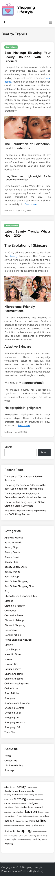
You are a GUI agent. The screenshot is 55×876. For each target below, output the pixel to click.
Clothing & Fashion (14, 605)
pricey (28, 825)
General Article (12, 634)
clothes (8, 799)
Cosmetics (10, 610)
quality (35, 825)
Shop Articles (11, 693)
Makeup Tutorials (21, 821)
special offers (42, 836)
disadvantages (26, 807)
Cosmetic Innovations (35, 799)
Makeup (8, 659)
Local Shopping (12, 649)
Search (8, 446)
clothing (20, 799)
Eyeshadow (10, 630)
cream (7, 803)
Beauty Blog (11, 547)
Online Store (11, 688)
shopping (22, 830)
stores (7, 839)
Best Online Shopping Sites (19, 586)
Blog (6, 591)
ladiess (46, 816)
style (14, 839)
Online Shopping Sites (16, 683)
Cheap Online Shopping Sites (20, 596)
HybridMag (37, 871)
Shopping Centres (14, 707)
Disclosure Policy (13, 765)
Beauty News (11, 557)
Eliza (9, 210)
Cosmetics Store (13, 615)
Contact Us (10, 760)
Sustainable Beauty (24, 839)
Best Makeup (11, 47)
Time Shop (10, 732)
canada (30, 791)
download (7, 812)
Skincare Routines (11, 836)
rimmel (41, 825)
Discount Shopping (14, 625)
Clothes (8, 600)
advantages (9, 787)
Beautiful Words (13, 542)
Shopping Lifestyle (26, 9)
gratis (47, 812)
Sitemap (9, 770)
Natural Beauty (12, 668)
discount (39, 807)
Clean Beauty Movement (33, 795)
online (41, 820)
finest (41, 812)
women (9, 843)
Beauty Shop (11, 561)
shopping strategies (40, 831)
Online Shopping (13, 673)
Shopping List (11, 717)
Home (7, 755)
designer (33, 803)
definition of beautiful (19, 804)
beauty (14, 256)
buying (22, 791)
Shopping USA (12, 727)
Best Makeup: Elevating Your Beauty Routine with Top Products (27, 57)
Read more (31, 204)
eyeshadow (18, 812)
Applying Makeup (13, 537)
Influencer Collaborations (32, 816)
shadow (8, 831)
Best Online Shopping (16, 581)
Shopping (9, 698)
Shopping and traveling (16, 703)
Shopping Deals (12, 712)
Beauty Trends (12, 226)
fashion (31, 811)
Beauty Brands (12, 552)
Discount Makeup (14, 620)
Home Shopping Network (18, 639)
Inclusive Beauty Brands (13, 816)
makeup (9, 820)
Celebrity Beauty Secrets (13, 795)
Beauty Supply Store (15, 566)
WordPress (20, 871)
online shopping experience (14, 825)
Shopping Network (14, 722)
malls (32, 820)
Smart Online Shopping (27, 836)
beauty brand (32, 787)
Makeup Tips (11, 664)
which (44, 839)
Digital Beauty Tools (11, 807)
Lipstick (8, 644)
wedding (37, 839)
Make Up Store (12, 654)
